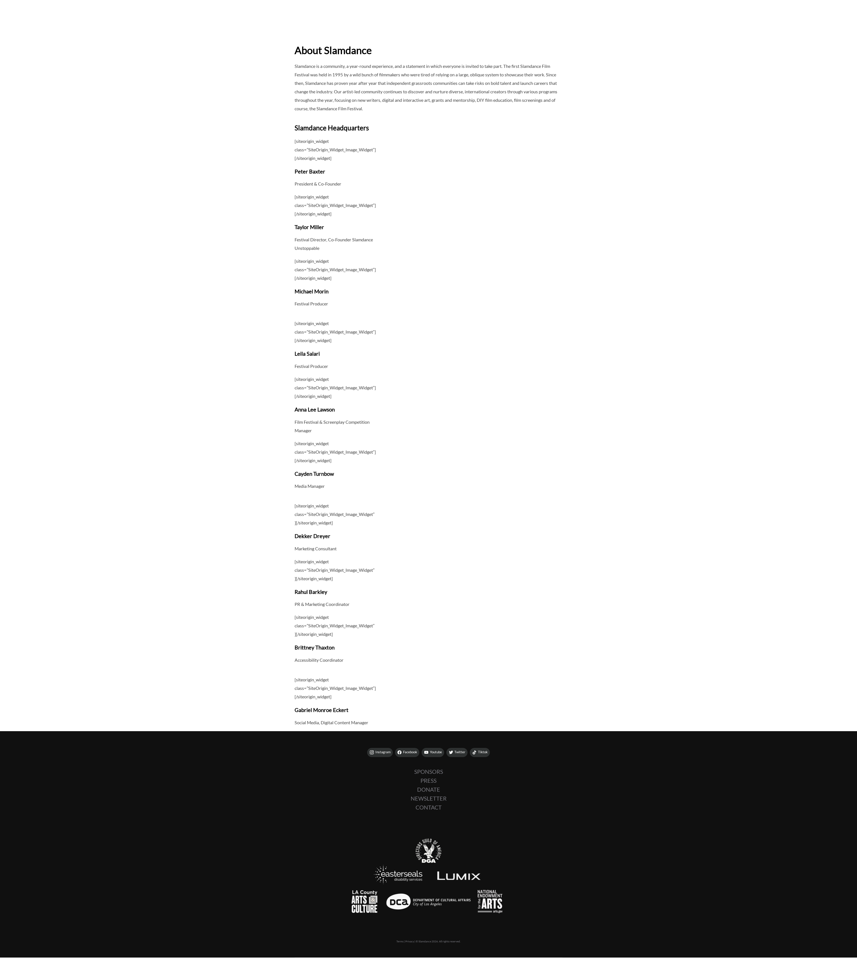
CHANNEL (719, 13)
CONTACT (429, 807)
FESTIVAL (644, 13)
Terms (400, 941)
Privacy (409, 941)
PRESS (428, 780)
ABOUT (822, 13)
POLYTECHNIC (759, 13)
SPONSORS (428, 771)
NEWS (794, 13)
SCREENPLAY (681, 13)
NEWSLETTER (429, 798)
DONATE (428, 789)
